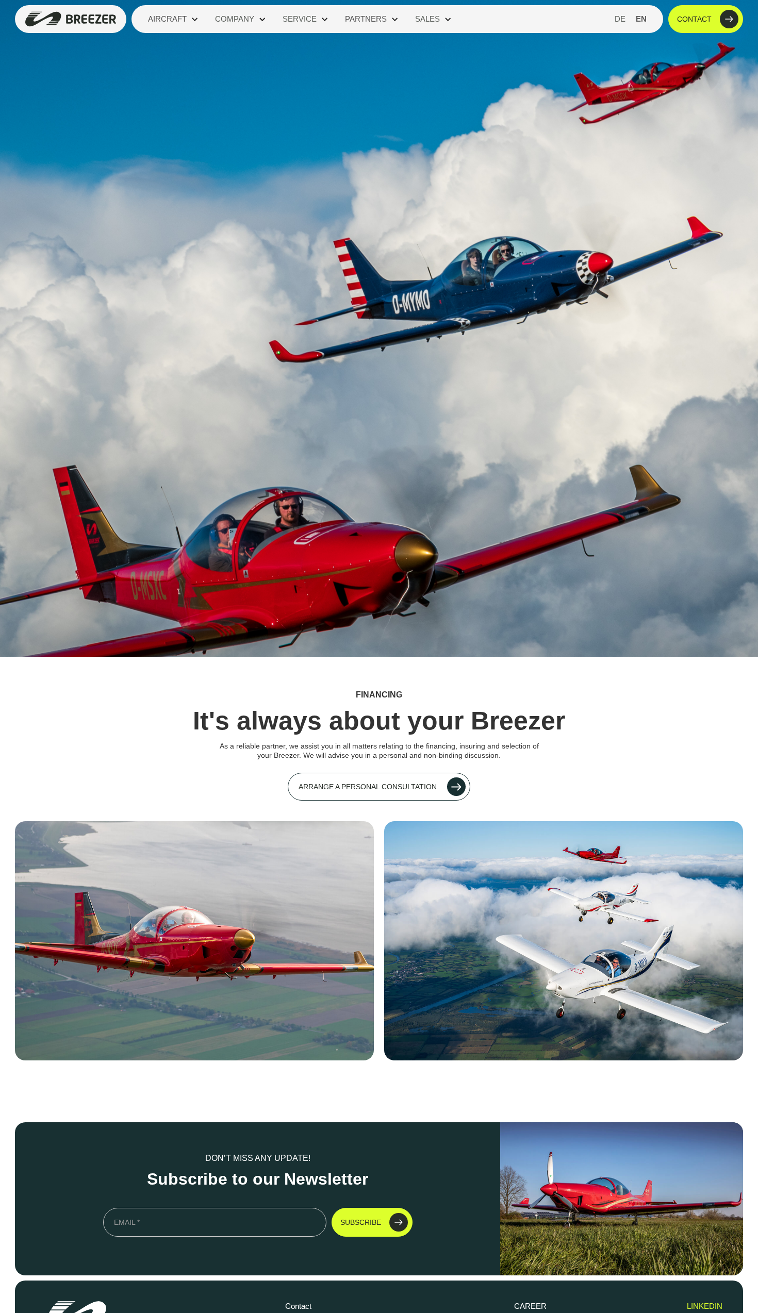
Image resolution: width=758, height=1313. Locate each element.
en (641, 18)
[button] (173, 19)
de (620, 18)
